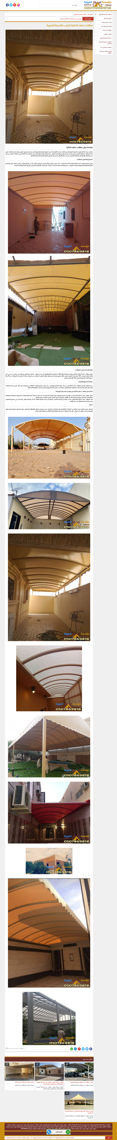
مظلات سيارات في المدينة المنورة (104, 1137)
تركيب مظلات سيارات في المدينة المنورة (80, 1137)
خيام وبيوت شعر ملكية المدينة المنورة (55, 1137)
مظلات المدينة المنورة (80, 14)
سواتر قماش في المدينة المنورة (32, 1137)
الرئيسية (90, 14)
